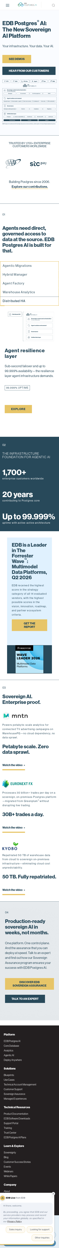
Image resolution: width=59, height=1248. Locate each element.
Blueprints (9, 1075)
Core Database (11, 1045)
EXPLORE (18, 409)
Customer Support (13, 1089)
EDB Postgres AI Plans (15, 1137)
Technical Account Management (20, 1084)
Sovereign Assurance (14, 1093)
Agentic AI (9, 1055)
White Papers (10, 1176)
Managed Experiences (15, 1098)
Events (7, 1166)
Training (8, 1127)
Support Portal (11, 1123)
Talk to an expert (25, 999)
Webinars (8, 1171)
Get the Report (29, 625)
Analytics (8, 1050)
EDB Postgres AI (12, 1041)
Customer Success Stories (17, 1161)
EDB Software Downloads (17, 1118)
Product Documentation (16, 1113)
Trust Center (10, 1132)
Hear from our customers (29, 71)
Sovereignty (10, 1152)
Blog (6, 1157)
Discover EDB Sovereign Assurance (29, 983)
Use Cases (9, 1079)
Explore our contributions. (30, 187)
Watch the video (12, 765)
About (7, 1191)
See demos (17, 59)
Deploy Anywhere (13, 1059)
